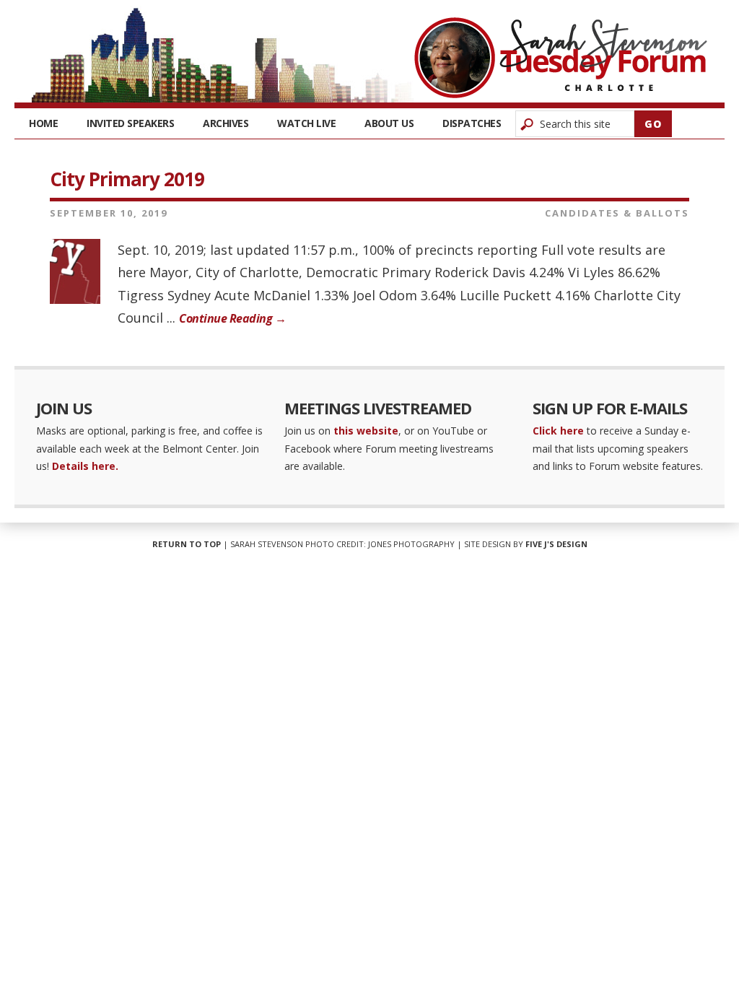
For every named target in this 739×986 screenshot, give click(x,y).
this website (365, 430)
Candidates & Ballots (617, 212)
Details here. (85, 466)
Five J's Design (556, 543)
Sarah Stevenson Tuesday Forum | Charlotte (560, 57)
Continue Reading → (232, 318)
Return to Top (186, 543)
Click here (558, 430)
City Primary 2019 (127, 179)
